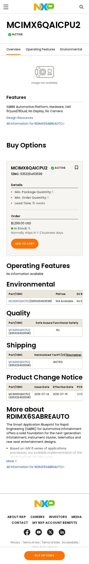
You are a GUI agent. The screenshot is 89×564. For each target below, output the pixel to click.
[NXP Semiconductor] (44, 7)
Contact (20, 523)
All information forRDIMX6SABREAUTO (34, 123)
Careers (37, 517)
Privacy (15, 542)
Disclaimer (74, 355)
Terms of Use (30, 542)
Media (77, 517)
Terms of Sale (51, 542)
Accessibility (70, 542)
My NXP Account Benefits (54, 523)
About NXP (16, 517)
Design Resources (19, 118)
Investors (58, 517)
